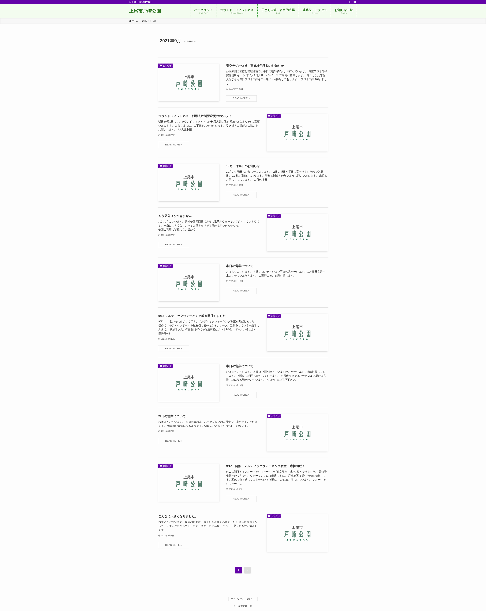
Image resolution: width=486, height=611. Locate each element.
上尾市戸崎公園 (145, 11)
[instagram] (354, 2)
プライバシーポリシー (243, 599)
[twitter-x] (349, 2)
